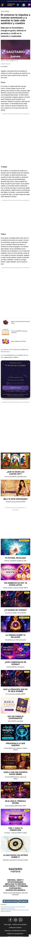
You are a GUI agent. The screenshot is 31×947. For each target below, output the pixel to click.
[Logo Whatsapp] (23, 4)
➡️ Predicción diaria (10, 901)
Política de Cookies (15, 927)
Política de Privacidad (19, 924)
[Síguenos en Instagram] (15, 920)
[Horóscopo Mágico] (2, 5)
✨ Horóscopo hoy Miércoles (12, 1)
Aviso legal (7, 924)
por (4, 66)
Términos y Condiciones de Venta (15, 930)
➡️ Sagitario (23, 901)
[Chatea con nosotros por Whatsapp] (21, 920)
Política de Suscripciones (15, 933)
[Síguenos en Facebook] (10, 920)
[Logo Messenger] (29, 4)
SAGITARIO (5, 11)
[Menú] (18, 5)
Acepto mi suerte (15, 388)
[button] (15, 371)
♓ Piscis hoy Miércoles (23, 1)
